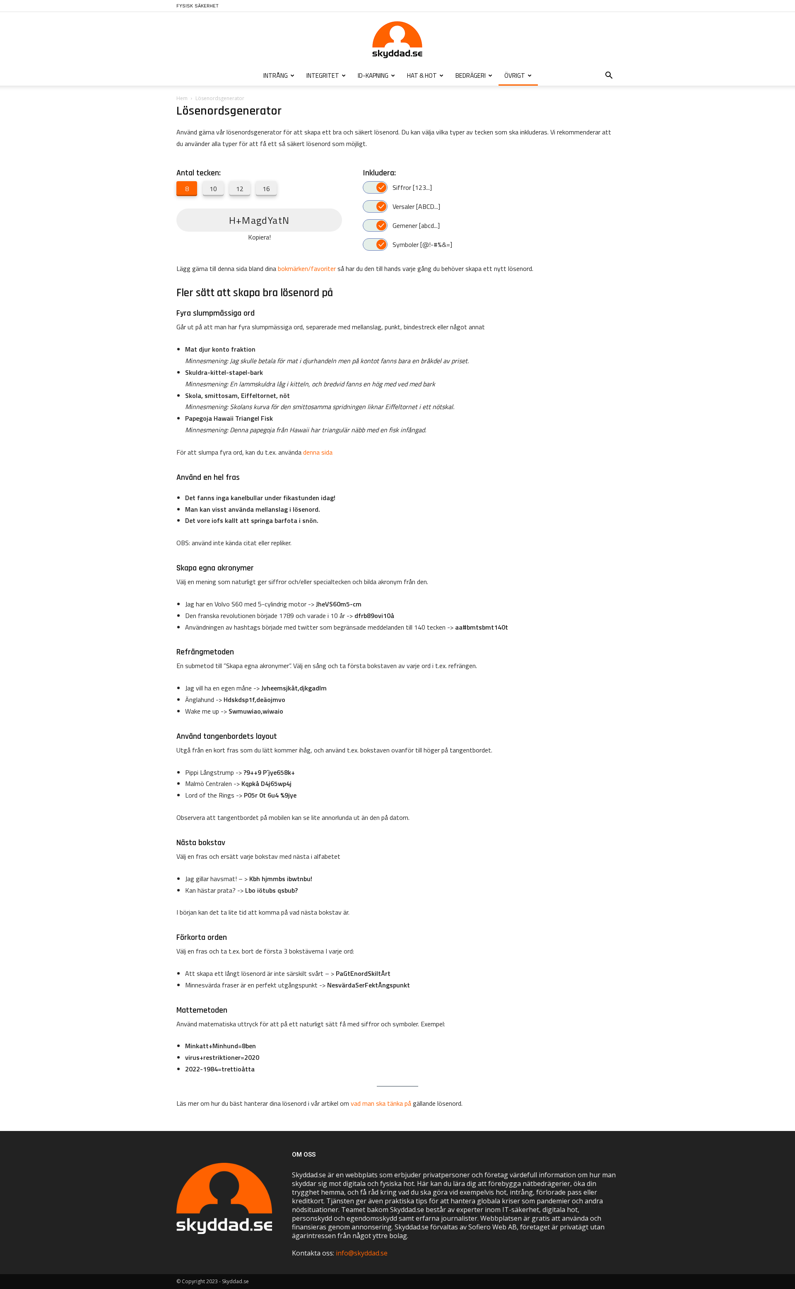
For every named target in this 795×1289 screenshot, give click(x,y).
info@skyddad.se (362, 1253)
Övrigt (514, 75)
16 (266, 189)
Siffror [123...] (412, 187)
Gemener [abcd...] (416, 225)
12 (239, 189)
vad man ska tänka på (381, 1103)
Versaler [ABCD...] (416, 206)
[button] (609, 76)
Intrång (275, 75)
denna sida (317, 452)
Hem (182, 98)
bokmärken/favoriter (307, 268)
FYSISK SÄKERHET (197, 6)
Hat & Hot (422, 75)
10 (213, 189)
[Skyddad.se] (397, 39)
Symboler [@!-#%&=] (422, 244)
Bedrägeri (470, 75)
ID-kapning (373, 75)
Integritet (322, 75)
